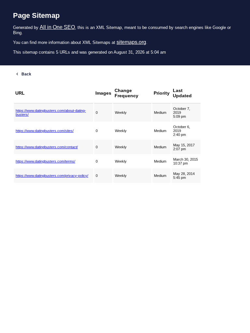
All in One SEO (57, 27)
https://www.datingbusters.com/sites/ (45, 131)
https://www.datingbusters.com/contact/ (47, 147)
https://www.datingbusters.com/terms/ (45, 161)
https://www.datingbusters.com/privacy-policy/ (52, 176)
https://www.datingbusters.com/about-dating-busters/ (51, 112)
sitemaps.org (131, 42)
